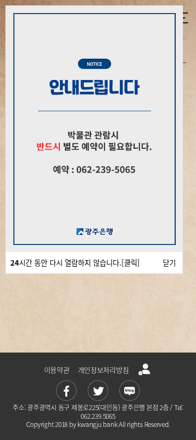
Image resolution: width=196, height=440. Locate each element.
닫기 (169, 262)
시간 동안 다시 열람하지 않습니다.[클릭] (75, 262)
